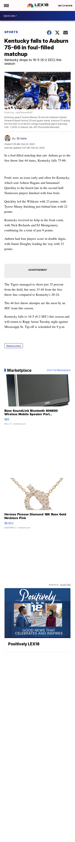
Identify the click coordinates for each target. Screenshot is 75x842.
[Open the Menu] (6, 5)
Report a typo (13, 345)
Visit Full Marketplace (59, 370)
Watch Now (64, 6)
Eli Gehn (22, 138)
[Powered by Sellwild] (65, 585)
